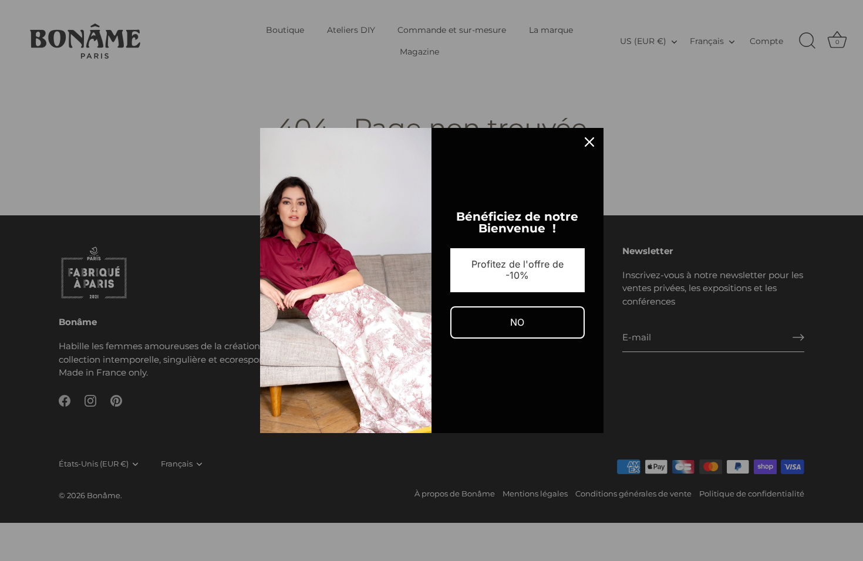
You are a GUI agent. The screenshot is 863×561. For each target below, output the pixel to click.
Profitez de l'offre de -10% (517, 269)
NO (517, 322)
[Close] (589, 142)
